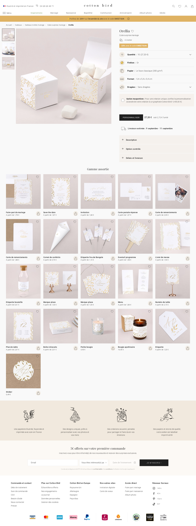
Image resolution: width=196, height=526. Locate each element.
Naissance (71, 13)
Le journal (45, 495)
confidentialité (97, 469)
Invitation (85, 212)
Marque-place (49, 302)
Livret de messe (162, 257)
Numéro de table (162, 302)
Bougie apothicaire (126, 347)
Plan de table (12, 347)
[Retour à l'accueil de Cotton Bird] (98, 9)
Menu (120, 302)
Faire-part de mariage (15, 212)
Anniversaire (126, 13)
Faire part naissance (134, 491)
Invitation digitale (107, 487)
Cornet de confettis (51, 257)
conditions (109, 469)
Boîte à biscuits (50, 347)
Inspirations (36, 13)
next (17, 77)
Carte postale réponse (128, 212)
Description (131, 140)
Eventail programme (127, 257)
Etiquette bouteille (14, 302)
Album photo (146, 13)
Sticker (9, 392)
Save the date (49, 212)
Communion (106, 13)
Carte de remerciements (166, 212)
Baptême (88, 13)
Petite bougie (87, 347)
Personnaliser (131, 118)
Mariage (54, 13)
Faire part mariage (133, 487)
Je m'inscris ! (154, 463)
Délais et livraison (134, 158)
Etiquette (159, 347)
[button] (128, 18)
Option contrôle (133, 149)
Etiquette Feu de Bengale (92, 257)
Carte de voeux (106, 491)
